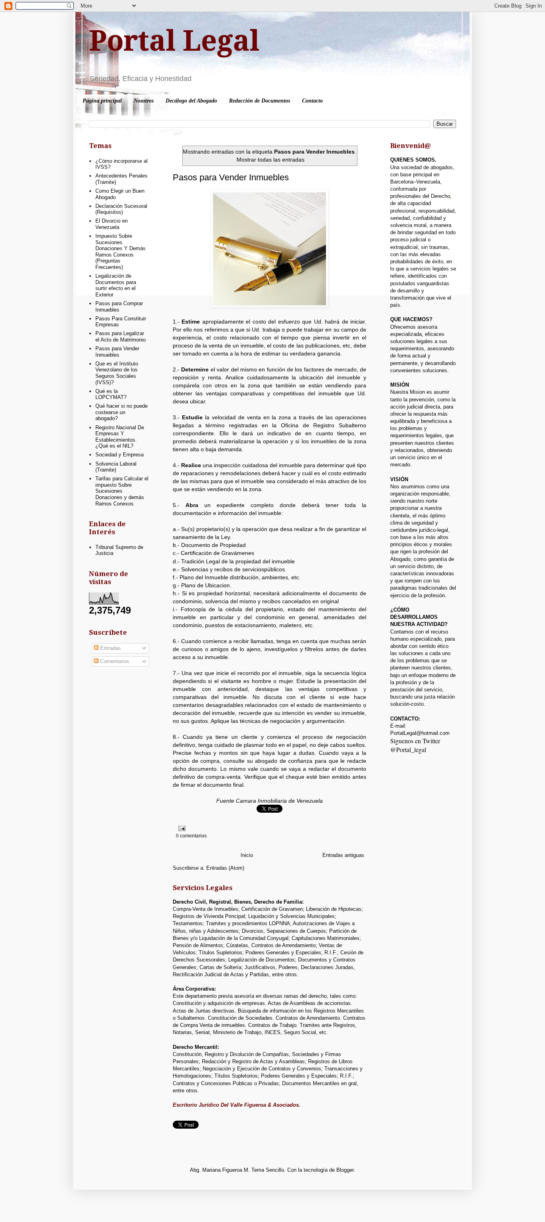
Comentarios (114, 661)
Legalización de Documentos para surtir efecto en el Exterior (115, 285)
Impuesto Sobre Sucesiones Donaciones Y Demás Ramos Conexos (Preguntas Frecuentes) (120, 251)
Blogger (344, 1170)
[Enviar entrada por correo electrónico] (181, 828)
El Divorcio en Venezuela (111, 224)
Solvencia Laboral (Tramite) (115, 467)
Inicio (247, 855)
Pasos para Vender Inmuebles (231, 177)
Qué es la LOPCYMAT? (110, 394)
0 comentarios (191, 835)
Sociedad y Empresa (119, 455)
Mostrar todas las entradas (270, 159)
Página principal (102, 101)
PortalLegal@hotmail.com (420, 733)
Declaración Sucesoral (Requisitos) (121, 209)
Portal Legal (174, 41)
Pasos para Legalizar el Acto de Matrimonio (120, 336)
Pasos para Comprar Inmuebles (119, 306)
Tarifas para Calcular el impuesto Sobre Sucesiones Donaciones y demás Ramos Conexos (121, 491)
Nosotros (144, 101)
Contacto (312, 101)
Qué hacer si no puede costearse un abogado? (121, 412)
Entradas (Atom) (225, 868)
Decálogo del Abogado (191, 101)
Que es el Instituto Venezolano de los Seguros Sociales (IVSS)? (116, 373)
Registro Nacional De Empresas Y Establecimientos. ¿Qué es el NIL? (119, 436)
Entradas (110, 648)
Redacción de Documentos (259, 101)
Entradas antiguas (343, 855)
